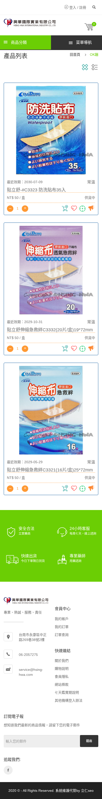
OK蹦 (94, 55)
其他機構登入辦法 (68, 700)
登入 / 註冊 (77, 7)
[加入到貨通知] (91, 210)
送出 (89, 741)
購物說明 (62, 669)
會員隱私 (62, 677)
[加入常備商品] (74, 210)
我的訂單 (62, 627)
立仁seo (87, 791)
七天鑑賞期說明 (67, 692)
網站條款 (62, 684)
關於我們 (62, 661)
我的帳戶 (62, 619)
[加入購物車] (65, 210)
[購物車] (91, 29)
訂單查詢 (62, 635)
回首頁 (75, 55)
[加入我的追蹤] (83, 210)
